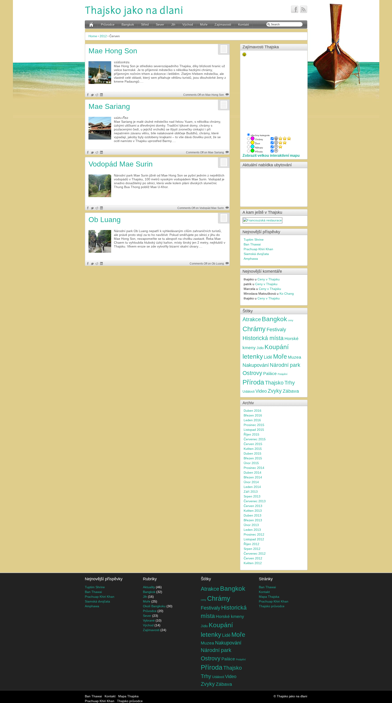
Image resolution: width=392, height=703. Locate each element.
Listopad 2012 (254, 539)
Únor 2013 (251, 525)
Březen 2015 (253, 458)
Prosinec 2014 (254, 468)
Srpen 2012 (252, 549)
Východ (187, 24)
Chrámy (254, 329)
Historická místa (263, 338)
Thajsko (274, 383)
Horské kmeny (230, 616)
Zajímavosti (223, 24)
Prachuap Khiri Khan (258, 249)
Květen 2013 (253, 510)
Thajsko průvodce (271, 606)
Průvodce (108, 24)
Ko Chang (286, 293)
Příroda (253, 382)
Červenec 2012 (255, 553)
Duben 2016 (252, 410)
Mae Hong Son (112, 51)
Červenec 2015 (255, 439)
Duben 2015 (252, 453)
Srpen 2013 (252, 496)
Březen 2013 (253, 520)
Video (261, 391)
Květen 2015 (253, 449)
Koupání (277, 346)
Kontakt (243, 24)
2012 (103, 36)
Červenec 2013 (255, 501)
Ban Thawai (252, 244)
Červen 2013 (253, 506)
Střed (145, 24)
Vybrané (149, 620)
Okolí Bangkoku (154, 606)
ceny (290, 320)
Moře (204, 24)
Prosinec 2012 (254, 534)
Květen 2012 (253, 563)
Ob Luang (104, 220)
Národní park (285, 365)
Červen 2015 (253, 444)
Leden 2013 (252, 530)
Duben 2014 (252, 472)
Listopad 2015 (254, 429)
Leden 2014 (252, 487)
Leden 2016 (252, 420)
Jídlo (260, 348)
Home (92, 36)
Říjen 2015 (251, 434)
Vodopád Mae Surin (120, 164)
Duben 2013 (252, 515)
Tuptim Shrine (254, 239)
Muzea (294, 357)
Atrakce (252, 319)
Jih (173, 24)
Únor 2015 (251, 463)
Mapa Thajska (269, 596)
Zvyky (275, 391)
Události (249, 391)
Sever (160, 24)
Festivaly (276, 329)
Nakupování (256, 365)
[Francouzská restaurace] (263, 220)
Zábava (291, 391)
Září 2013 (251, 491)
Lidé (268, 357)
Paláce (270, 373)
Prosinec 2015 (254, 425)
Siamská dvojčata (256, 254)
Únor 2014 (251, 482)
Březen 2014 (253, 477)
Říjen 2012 (251, 544)
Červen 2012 (253, 558)
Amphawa (251, 258)
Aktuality (149, 587)
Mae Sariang (109, 106)
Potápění (282, 374)
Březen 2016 (253, 415)
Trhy (289, 383)
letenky (253, 356)
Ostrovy (252, 373)
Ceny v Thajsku (268, 279)
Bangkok (128, 24)
